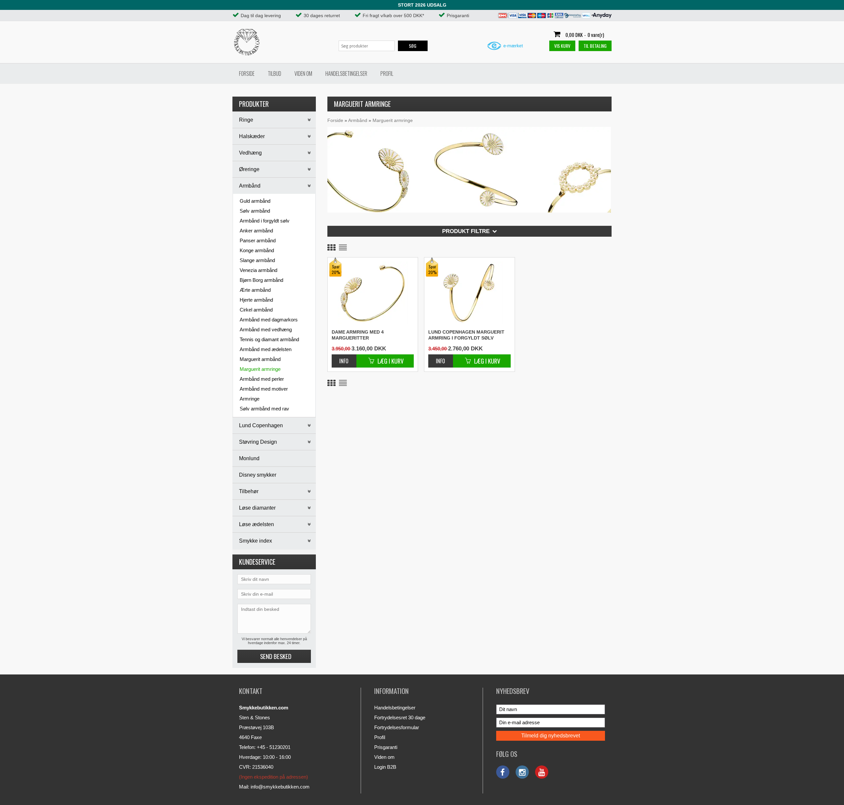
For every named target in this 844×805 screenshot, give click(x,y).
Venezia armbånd (258, 270)
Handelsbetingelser (346, 73)
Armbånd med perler (262, 379)
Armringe (249, 399)
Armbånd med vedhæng (266, 329)
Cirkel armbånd (256, 310)
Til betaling (595, 45)
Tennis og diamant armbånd (269, 339)
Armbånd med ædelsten (265, 349)
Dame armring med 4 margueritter (358, 335)
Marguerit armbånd (260, 359)
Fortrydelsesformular (396, 727)
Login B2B (385, 767)
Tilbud (274, 73)
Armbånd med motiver (264, 389)
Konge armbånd (257, 250)
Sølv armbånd (255, 211)
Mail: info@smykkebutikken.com (274, 787)
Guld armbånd (255, 201)
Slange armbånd (257, 260)
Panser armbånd (258, 240)
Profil (386, 73)
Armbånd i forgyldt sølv (264, 221)
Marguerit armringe (260, 369)
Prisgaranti (385, 747)
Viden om (303, 73)
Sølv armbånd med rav (264, 408)
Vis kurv (562, 45)
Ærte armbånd (255, 290)
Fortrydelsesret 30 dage (399, 717)
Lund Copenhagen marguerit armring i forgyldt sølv (466, 335)
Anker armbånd (256, 230)
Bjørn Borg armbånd (261, 280)
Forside (247, 73)
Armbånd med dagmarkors (269, 319)
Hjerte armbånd (256, 300)
